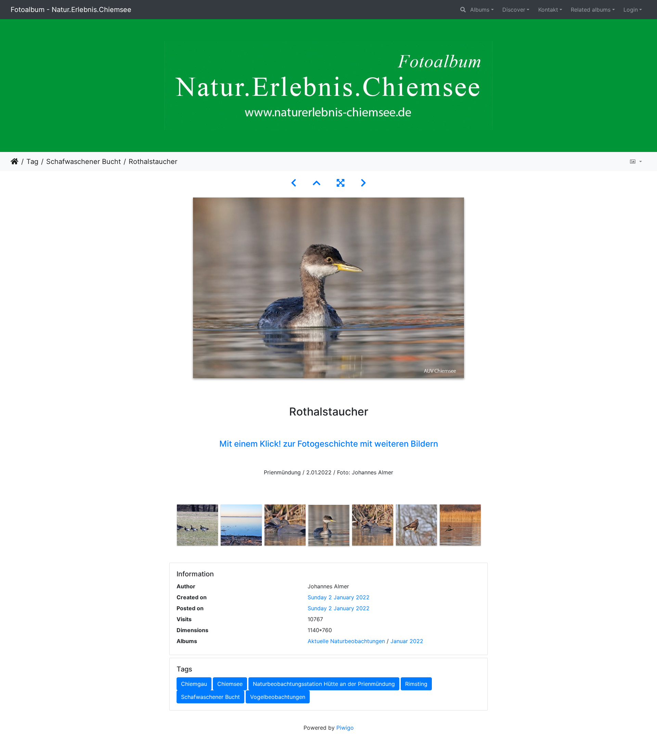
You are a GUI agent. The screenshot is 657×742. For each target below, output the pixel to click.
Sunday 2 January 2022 (339, 597)
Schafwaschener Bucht (83, 161)
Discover (513, 9)
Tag (32, 161)
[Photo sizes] (635, 161)
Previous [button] (170, 529)
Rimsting (416, 683)
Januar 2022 (406, 641)
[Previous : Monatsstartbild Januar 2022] (294, 183)
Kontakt (548, 9)
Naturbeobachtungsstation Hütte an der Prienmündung (324, 683)
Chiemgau (194, 683)
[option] (197, 525)
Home (14, 161)
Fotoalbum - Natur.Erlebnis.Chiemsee (71, 9)
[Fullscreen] (340, 183)
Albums (479, 9)
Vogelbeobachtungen (277, 696)
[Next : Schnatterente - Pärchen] (363, 183)
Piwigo (345, 727)
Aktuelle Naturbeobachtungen (346, 641)
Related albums (590, 9)
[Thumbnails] (316, 183)
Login (630, 9)
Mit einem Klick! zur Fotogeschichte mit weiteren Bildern (328, 444)
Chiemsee (230, 683)
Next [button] (487, 529)
